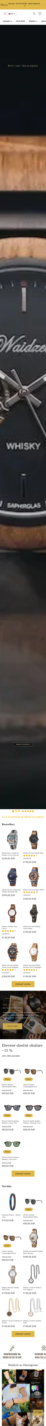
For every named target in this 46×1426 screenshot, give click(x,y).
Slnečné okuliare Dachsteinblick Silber (9, 1086)
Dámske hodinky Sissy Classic (10, 927)
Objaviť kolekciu (23, 744)
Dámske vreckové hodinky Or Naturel (12, 1322)
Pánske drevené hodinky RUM (33, 890)
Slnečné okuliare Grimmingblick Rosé (30, 1086)
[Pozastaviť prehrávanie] (44, 4)
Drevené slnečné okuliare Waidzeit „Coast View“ (10, 1158)
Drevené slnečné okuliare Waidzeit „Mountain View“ (32, 1122)
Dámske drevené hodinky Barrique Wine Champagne (32, 966)
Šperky (33, 21)
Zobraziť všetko (23, 984)
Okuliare (20, 21)
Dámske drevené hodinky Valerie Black (31, 927)
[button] (5, 14)
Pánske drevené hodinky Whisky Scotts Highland (10, 966)
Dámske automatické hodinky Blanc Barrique (33, 1252)
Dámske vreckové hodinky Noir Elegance (32, 1289)
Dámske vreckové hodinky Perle (32, 1322)
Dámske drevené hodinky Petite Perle (10, 1289)
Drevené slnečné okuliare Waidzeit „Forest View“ (10, 1122)
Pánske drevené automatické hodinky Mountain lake (11, 891)
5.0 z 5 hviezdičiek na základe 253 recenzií (23, 817)
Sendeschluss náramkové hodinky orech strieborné (10, 854)
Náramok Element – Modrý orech (11, 1216)
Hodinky (7, 21)
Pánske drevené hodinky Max (33, 853)
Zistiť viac (12, 1026)
